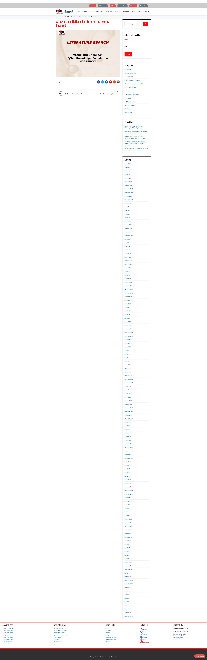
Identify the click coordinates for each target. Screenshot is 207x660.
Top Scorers (57, 637)
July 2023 (127, 271)
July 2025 (127, 207)
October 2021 (128, 339)
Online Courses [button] (103, 6)
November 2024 (129, 235)
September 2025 (129, 199)
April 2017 (127, 512)
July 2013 (127, 594)
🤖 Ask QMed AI (200, 656)
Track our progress (8, 632)
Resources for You (59, 641)
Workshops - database (111, 637)
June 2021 (127, 354)
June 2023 (127, 275)
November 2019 (129, 411)
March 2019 (128, 436)
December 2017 (129, 490)
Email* (126, 46)
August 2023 (128, 268)
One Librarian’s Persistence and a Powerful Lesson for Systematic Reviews (136, 132)
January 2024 (128, 260)
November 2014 (129, 569)
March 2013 (128, 609)
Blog (107, 634)
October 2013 (128, 587)
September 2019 (129, 418)
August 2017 (128, 505)
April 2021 (127, 361)
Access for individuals (59, 632)
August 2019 (128, 422)
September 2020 (129, 383)
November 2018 (129, 451)
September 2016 (129, 537)
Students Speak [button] (122, 6)
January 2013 (128, 612)
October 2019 (128, 415)
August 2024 (128, 239)
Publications (126, 11)
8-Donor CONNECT (130, 105)
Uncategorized (128, 112)
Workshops (108, 630)
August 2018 (128, 462)
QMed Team (6, 634)
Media (133, 11)
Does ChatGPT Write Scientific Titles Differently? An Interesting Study (134, 127)
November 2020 (129, 379)
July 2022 (127, 307)
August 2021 (128, 347)
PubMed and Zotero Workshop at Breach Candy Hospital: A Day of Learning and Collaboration (135, 143)
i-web (78, 11)
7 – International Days (130, 102)
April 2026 (127, 174)
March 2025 (128, 221)
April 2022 (127, 318)
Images (139, 11)
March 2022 (128, 322)
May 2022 (127, 314)
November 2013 (129, 584)
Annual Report (7, 643)
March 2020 (128, 397)
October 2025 (128, 196)
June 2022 (127, 311)
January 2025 (128, 228)
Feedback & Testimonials (61, 636)
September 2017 (129, 501)
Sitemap (108, 643)
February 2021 (128, 368)
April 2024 (127, 250)
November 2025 (129, 192)
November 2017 (129, 494)
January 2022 (128, 329)
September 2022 (129, 300)
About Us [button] (92, 6)
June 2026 (127, 167)
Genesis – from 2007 (8, 628)
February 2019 (128, 440)
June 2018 (127, 469)
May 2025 (127, 214)
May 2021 (127, 357)
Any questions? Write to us (178, 638)
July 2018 (127, 465)
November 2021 (129, 336)
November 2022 (129, 293)
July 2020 (127, 390)
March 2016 (128, 558)
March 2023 (128, 278)
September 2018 (129, 458)
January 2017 (128, 523)
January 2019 (128, 444)
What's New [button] (133, 6)
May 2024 (127, 246)
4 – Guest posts (129, 91)
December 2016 (129, 526)
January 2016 (128, 566)
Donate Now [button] (143, 6)
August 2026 (128, 164)
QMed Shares (128, 109)
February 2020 (128, 401)
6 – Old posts (128, 98)
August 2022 (128, 304)
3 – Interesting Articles (130, 87)
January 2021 (128, 372)
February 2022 (128, 325)
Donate (107, 636)
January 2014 (128, 576)
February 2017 (128, 519)
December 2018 (129, 447)
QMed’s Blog (109, 11)
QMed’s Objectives (8, 630)
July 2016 (127, 544)
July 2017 (127, 508)
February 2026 (128, 181)
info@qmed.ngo (179, 637)
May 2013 (127, 602)
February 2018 (128, 483)
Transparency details (8, 639)
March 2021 (128, 365)
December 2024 (129, 232)
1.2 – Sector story (129, 76)
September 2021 (129, 343)
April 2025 (127, 217)
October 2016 (128, 533)
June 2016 (127, 548)
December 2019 (129, 408)
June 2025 (127, 210)
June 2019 (127, 426)
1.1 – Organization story (130, 73)
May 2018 (127, 472)
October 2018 (128, 454)
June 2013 (127, 598)
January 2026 (128, 185)
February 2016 (128, 562)
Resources (117, 11)
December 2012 (129, 616)
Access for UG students (60, 634)
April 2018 (127, 476)
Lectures (108, 632)
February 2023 (128, 282)
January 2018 (128, 487)
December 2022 (129, 289)
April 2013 (127, 605)
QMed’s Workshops (87, 11)
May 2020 (127, 393)
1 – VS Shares (128, 69)
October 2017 (128, 497)
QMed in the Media (8, 637)
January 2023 (128, 286)
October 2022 (128, 296)
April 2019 (127, 433)
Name (126, 39)
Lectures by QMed (99, 11)
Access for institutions (60, 630)
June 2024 (127, 243)
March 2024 (128, 253)
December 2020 (129, 375)
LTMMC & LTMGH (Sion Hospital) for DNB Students (70, 94)
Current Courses (58, 628)
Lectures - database (111, 639)
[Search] (145, 24)
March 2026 (128, 178)
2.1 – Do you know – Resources (132, 80)
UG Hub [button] (112, 6)
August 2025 (128, 203)
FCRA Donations (7, 641)
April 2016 (127, 555)
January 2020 (128, 404)
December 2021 (129, 332)
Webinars (56, 639)
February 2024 (128, 257)
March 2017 (128, 515)
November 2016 (129, 530)
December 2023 (129, 264)
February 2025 (128, 225)
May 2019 (127, 429)
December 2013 (129, 580)
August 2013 (128, 591)
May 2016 (127, 551)
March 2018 (128, 479)
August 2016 (128, 540)
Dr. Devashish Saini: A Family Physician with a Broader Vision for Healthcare (136, 149)
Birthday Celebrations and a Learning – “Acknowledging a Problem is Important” (135, 137)
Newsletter (108, 641)
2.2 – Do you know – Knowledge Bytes (134, 84)
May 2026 (127, 171)
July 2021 (127, 350)
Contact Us (147, 11)
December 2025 (129, 189)
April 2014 (127, 573)
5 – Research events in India (132, 94)
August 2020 (128, 386)
